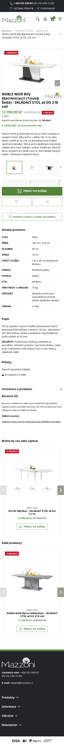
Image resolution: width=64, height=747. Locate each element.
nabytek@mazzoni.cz (22, 682)
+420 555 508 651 (23, 3)
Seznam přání (23, 8)
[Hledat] (38, 19)
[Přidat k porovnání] (47, 201)
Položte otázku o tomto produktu (33, 216)
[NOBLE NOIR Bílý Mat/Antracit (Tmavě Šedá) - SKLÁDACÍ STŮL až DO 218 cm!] (14, 167)
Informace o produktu (17, 389)
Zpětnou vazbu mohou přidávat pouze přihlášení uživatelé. (31, 421)
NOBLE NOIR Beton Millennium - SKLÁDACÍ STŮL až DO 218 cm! (32, 614)
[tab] (32, 389)
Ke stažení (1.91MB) (15, 374)
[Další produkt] (61, 34)
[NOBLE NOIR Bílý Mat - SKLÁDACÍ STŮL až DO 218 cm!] (32, 167)
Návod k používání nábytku (16, 369)
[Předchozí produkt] (60, 34)
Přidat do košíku (35, 191)
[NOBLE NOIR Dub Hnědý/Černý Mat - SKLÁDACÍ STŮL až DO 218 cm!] (49, 167)
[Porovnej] (56, 460)
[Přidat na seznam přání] (16, 201)
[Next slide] (60, 167)
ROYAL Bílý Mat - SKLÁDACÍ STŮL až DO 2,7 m (32, 512)
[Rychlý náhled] (56, 466)
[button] (3, 490)
